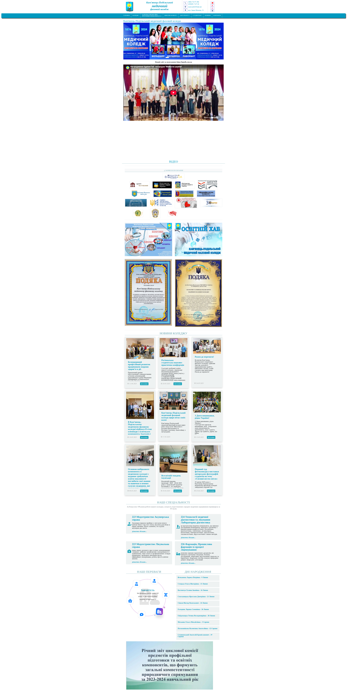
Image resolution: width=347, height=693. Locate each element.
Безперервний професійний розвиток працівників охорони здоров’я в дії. (139, 372)
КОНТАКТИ (217, 15)
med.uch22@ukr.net (195, 7)
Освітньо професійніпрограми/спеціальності (151, 15)
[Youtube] (212, 3)
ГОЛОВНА (126, 15)
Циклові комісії (170, 15)
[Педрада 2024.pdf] (169, 672)
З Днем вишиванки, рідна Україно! (204, 423)
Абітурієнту (184, 15)
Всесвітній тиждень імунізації (171, 483)
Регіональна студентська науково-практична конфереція (172, 369)
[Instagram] (212, 8)
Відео (173, 168)
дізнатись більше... (139, 538)
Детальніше (144, 391)
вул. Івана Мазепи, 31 (196, 10)
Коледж (135, 15)
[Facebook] (212, 10)
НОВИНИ (208, 15)
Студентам (197, 15)
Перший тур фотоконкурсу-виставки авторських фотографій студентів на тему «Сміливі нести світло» (207, 481)
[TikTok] (212, 5)
